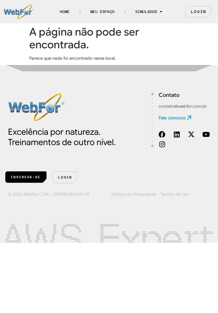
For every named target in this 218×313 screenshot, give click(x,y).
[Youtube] (206, 134)
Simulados (146, 12)
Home (65, 12)
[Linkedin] (176, 134)
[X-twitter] (191, 134)
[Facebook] (162, 134)
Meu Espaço (102, 12)
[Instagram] (162, 144)
